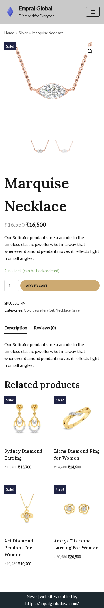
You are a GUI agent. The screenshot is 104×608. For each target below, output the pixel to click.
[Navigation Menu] (93, 12)
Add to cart (36, 285)
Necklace (63, 310)
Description (15, 327)
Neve (32, 596)
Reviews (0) (45, 327)
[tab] (15, 328)
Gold (28, 310)
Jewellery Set (43, 310)
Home (9, 33)
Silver (23, 33)
